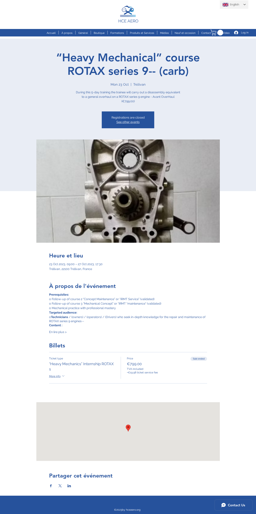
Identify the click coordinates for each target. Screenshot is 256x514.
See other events (128, 122)
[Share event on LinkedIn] (69, 485)
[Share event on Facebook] (51, 485)
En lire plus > (58, 332)
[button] (217, 33)
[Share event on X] (60, 485)
